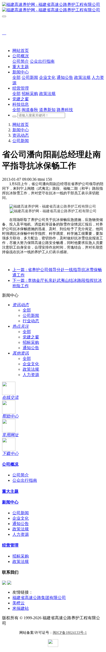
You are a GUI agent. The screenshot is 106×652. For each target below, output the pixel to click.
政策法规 (31, 369)
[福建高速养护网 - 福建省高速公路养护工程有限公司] (53, 7)
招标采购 (31, 342)
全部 (16, 77)
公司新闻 (20, 140)
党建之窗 (31, 337)
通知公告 (31, 348)
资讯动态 (20, 135)
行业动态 (31, 321)
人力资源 (31, 374)
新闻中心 (20, 130)
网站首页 (20, 50)
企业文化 (31, 364)
